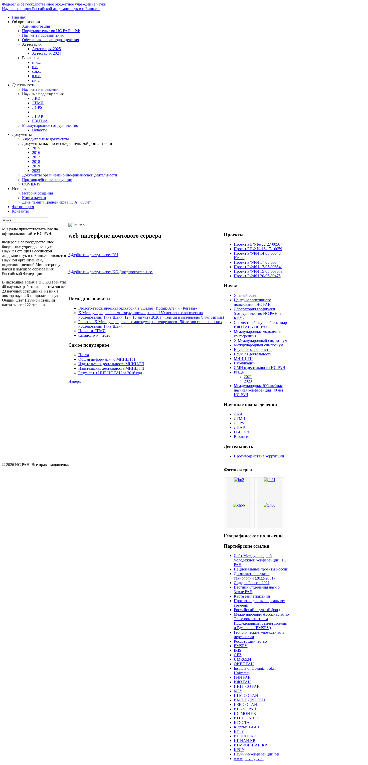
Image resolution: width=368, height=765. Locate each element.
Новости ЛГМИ (92, 331)
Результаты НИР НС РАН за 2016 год (110, 373)
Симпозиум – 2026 (94, 335)
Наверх (74, 381)
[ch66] (239, 505)
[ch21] (269, 479)
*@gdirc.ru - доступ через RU (93, 255)
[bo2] (239, 479)
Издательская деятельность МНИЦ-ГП (111, 364)
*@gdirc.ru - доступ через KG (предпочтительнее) (110, 272)
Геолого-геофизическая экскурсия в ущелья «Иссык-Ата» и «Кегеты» (137, 308)
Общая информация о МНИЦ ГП (106, 359)
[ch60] (269, 505)
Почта (83, 355)
